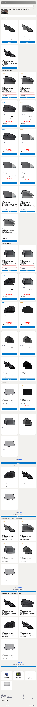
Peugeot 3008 (14, 8)
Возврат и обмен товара (32, 698)
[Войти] (32, 2)
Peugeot (10, 8)
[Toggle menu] (2, 2)
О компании (25, 695)
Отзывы (24, 698)
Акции (30, 695)
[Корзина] (34, 2)
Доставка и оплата (31, 697)
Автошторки (6, 8)
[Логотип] (6, 2)
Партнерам (25, 696)
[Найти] (34, 6)
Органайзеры (15, 696)
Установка (24, 697)
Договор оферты (31, 696)
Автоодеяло (15, 697)
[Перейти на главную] (3, 695)
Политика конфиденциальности (32, 705)
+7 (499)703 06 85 (4, 698)
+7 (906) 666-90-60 (4, 700)
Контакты (30, 699)
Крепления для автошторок (17, 698)
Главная (2, 8)
